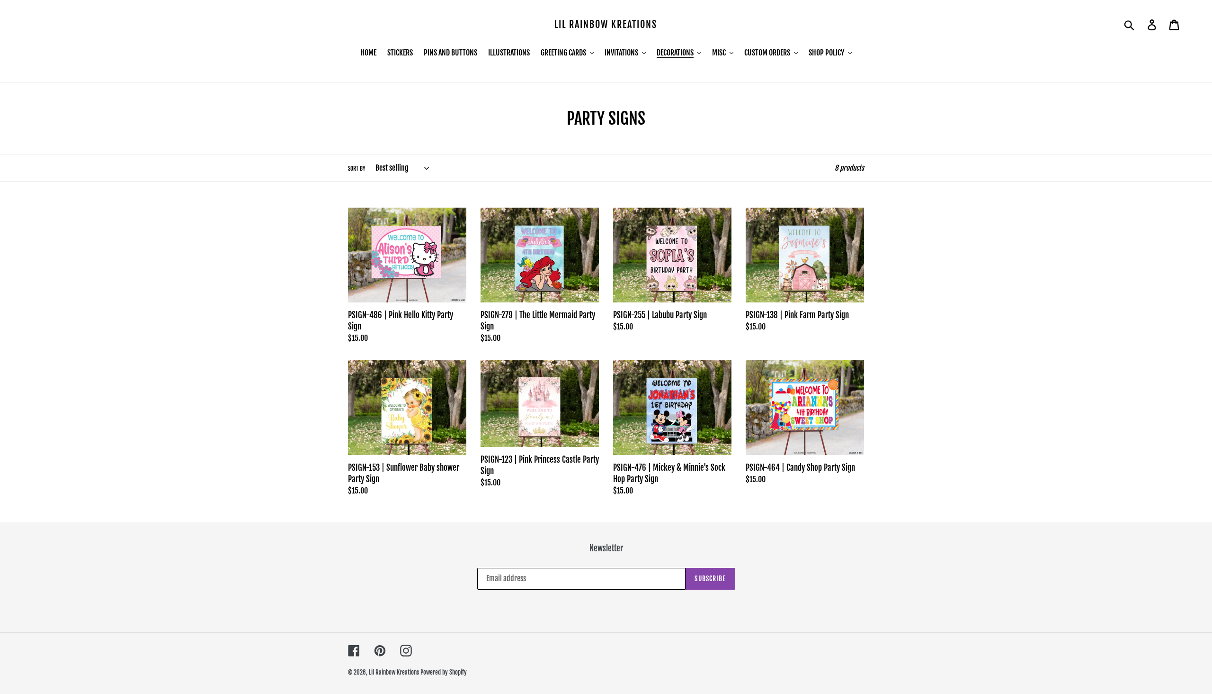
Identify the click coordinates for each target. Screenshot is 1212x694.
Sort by (356, 168)
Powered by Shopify (443, 672)
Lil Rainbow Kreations (605, 24)
